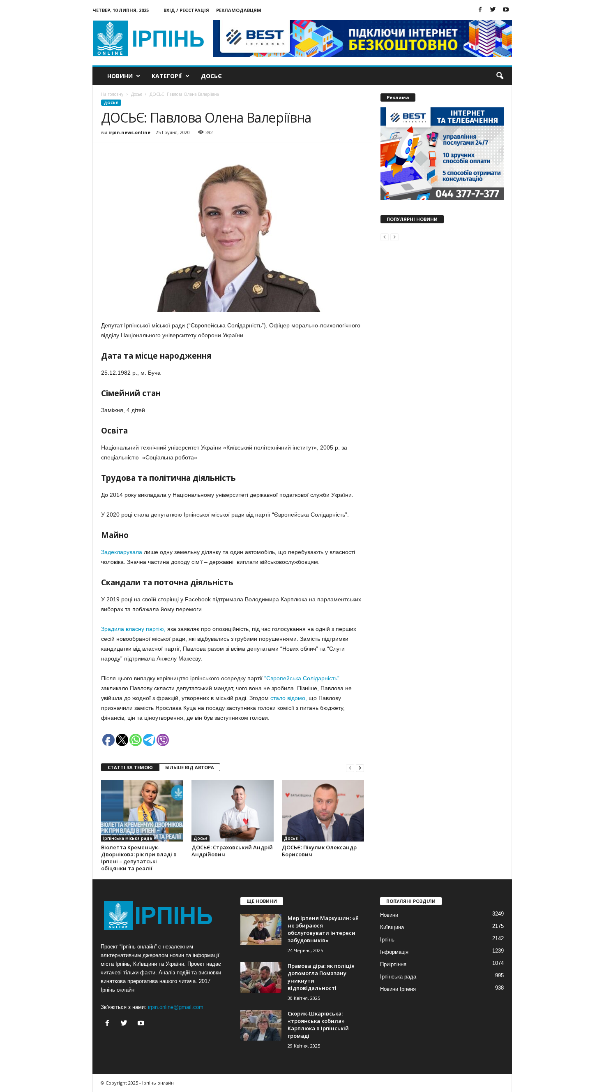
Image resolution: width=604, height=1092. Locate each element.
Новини (120, 76)
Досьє (211, 76)
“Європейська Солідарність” (301, 678)
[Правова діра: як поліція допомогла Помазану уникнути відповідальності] (260, 977)
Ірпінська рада (398, 977)
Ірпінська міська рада (127, 838)
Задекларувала (121, 552)
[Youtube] (506, 10)
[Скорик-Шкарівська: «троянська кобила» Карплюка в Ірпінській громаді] (260, 1025)
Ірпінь (387, 940)
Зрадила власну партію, (133, 629)
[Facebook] (480, 10)
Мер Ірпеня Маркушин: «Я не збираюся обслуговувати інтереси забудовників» (323, 929)
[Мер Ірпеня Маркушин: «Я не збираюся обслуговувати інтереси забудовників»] (260, 929)
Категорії (167, 76)
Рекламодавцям (238, 10)
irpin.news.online (129, 132)
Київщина (392, 927)
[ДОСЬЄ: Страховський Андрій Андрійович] (232, 811)
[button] (500, 76)
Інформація (394, 952)
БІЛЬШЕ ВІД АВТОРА (189, 767)
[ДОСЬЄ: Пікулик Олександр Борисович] (323, 811)
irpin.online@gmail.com (175, 1007)
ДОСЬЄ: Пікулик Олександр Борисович (319, 851)
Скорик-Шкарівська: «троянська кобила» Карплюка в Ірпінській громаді (318, 1024)
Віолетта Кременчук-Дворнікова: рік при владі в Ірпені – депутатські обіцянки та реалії (139, 858)
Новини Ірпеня (398, 989)
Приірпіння (393, 964)
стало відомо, (289, 698)
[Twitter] (493, 10)
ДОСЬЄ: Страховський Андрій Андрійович (232, 851)
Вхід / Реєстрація (186, 10)
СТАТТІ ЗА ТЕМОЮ (130, 767)
